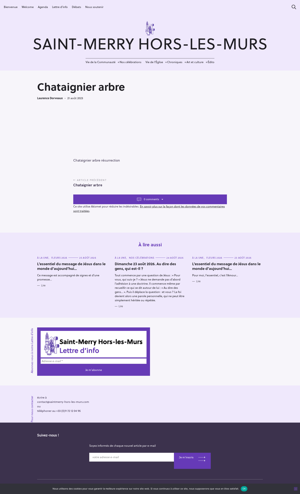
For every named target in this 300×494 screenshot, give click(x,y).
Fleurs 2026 (59, 257)
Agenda (43, 7)
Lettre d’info (60, 7)
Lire (43, 285)
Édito (211, 62)
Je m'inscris (186, 457)
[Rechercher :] (292, 7)
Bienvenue (11, 7)
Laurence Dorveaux (50, 98)
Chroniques (174, 62)
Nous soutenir (94, 7)
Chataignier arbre (87, 185)
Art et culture (194, 62)
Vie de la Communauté (100, 62)
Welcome (28, 7)
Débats (76, 7)
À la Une (43, 257)
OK (244, 488)
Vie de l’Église (154, 62)
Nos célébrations (130, 62)
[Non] (295, 489)
